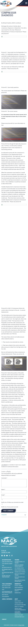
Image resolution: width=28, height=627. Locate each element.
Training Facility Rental (20, 571)
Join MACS (4, 465)
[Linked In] (4, 555)
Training (17, 559)
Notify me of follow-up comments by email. (12, 502)
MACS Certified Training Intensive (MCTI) (20, 581)
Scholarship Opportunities (18, 612)
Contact (4, 619)
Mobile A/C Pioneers (19, 606)
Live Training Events (19, 568)
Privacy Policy (21, 625)
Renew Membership (19, 587)
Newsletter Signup (19, 614)
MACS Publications (6, 585)
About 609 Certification (7, 561)
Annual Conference (7, 599)
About (16, 599)
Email (3, 495)
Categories (4, 514)
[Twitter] (10, 555)
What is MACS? (18, 600)
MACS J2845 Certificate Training (20, 577)
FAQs (3, 565)
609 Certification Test (7, 567)
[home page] (9, 546)
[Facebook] (2, 555)
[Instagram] (12, 555)
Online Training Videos (20, 570)
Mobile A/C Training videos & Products (19, 565)
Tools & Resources (7, 583)
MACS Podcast (5, 594)
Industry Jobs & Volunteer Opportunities (20, 609)
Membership (18, 583)
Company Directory (19, 602)
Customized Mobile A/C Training (20, 562)
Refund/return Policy (19, 616)
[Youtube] (7, 555)
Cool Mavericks (5, 596)
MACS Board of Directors (20, 604)
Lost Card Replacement (7, 563)
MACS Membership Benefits (19, 590)
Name (3, 489)
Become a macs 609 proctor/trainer (6, 576)
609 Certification (6, 559)
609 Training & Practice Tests (7, 570)
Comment (4, 478)
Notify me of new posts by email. (9, 507)
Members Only (18, 592)
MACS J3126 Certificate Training (20, 574)
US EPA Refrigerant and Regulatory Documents (7, 592)
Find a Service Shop (6, 587)
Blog (3, 589)
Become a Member (18, 585)
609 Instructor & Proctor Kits (7, 573)
